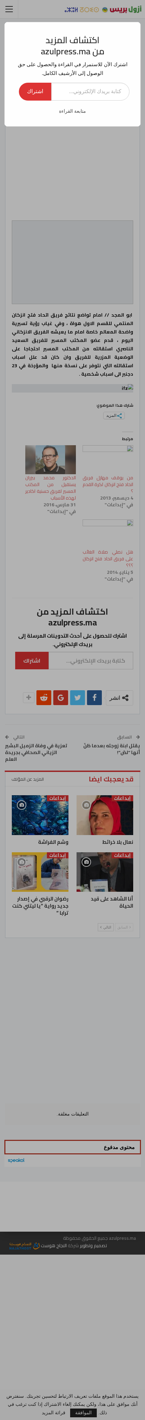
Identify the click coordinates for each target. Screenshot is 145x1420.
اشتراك (35, 91)
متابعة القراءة (72, 111)
